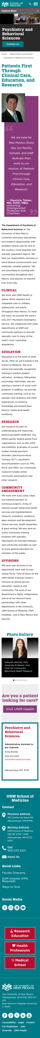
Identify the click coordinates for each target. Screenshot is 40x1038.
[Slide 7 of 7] (26, 680)
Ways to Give (11, 887)
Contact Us (13, 44)
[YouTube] (29, 1015)
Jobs (22, 1026)
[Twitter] (17, 1015)
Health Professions (20, 948)
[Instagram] (10, 907)
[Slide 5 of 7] (22, 680)
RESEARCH (10, 422)
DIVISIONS (10, 560)
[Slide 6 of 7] (24, 680)
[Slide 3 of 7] (18, 680)
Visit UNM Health (20, 709)
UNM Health (20, 1030)
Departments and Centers (21, 54)
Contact (30, 1022)
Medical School (21, 962)
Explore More (9, 11)
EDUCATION (11, 352)
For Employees (10, 1026)
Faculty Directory (13, 873)
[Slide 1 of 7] (13, 680)
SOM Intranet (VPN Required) (15, 880)
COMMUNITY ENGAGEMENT (13, 489)
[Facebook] (4, 907)
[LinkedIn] (17, 907)
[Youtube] (23, 907)
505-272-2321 (16, 850)
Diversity (7, 1030)
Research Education (20, 933)
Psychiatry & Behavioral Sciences (19, 58)
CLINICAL (9, 290)
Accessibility (9, 1022)
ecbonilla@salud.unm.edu (18, 759)
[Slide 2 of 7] (16, 680)
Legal (21, 1022)
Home (4, 54)
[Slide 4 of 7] (20, 680)
